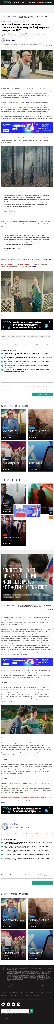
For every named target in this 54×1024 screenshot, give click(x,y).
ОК (31, 1010)
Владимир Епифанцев (32, 44)
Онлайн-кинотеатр (40, 990)
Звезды (31, 992)
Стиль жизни (49, 992)
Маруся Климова (10, 40)
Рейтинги (20, 995)
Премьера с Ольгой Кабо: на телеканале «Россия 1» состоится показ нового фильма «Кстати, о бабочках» (26, 859)
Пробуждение (6, 594)
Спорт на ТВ (24, 992)
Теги (42, 995)
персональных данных (6, 1014)
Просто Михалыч (5, 44)
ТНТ (40, 44)
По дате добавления (31, 386)
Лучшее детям (39, 992)
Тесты (10, 990)
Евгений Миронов (27, 594)
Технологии (4, 992)
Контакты (36, 995)
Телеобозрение (14, 992)
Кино (31, 990)
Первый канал (46, 594)
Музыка (3, 995)
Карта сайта (4, 999)
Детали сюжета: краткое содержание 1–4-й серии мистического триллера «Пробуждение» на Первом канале (26, 354)
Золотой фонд (12, 995)
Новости (15, 46)
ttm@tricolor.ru (10, 980)
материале (48, 259)
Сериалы (25, 990)
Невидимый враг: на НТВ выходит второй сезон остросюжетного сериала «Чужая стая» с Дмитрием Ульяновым (28, 358)
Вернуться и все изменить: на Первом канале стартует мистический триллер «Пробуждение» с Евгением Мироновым (26, 362)
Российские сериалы (6, 46)
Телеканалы (17, 990)
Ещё (48, 2)
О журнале (28, 995)
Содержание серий (16, 594)
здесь (27, 97)
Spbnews (8, 1018)
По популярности (45, 386)
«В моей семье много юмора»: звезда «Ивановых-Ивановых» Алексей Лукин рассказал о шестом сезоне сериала (26, 370)
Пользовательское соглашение (34, 999)
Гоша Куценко (14, 44)
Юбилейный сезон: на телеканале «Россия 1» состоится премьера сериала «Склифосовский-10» (26, 366)
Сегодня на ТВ (22, 44)
